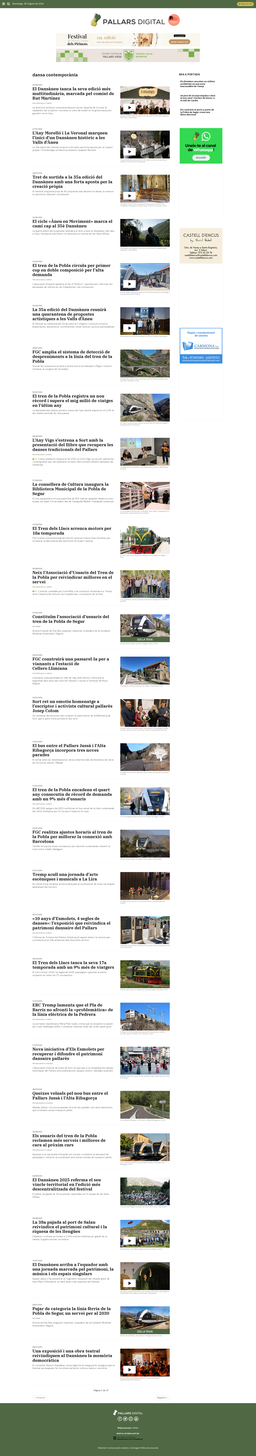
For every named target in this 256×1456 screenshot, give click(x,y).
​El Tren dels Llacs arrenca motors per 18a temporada (71, 531)
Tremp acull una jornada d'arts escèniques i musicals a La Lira (65, 877)
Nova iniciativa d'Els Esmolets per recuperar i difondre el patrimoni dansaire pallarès (68, 1053)
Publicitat (102, 1448)
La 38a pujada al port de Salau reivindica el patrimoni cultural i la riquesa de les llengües (69, 1226)
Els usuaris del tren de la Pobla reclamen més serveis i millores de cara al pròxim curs (69, 1140)
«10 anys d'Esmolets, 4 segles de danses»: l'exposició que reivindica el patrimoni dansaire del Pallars (71, 923)
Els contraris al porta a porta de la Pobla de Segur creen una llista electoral (197, 112)
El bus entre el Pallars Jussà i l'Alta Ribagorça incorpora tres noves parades (69, 750)
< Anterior (40, 1397)
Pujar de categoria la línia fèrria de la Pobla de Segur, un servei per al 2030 (71, 1311)
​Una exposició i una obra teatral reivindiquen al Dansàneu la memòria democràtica (72, 1355)
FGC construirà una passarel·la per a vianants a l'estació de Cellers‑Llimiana (70, 663)
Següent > (162, 1397)
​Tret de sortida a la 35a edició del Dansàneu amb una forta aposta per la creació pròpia (72, 181)
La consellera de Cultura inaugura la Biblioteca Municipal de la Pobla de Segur (70, 488)
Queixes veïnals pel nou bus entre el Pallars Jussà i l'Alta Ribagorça (70, 1095)
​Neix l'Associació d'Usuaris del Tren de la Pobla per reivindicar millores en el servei (73, 577)
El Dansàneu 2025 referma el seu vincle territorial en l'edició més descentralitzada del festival (66, 1184)
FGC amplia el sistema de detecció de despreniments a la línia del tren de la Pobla (72, 356)
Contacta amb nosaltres (118, 1448)
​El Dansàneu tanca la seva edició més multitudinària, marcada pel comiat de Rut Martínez (73, 93)
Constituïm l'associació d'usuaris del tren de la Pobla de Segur (70, 619)
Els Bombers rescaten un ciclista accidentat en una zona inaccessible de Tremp (197, 84)
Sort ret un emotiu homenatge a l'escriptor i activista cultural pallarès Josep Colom (72, 706)
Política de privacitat (149, 1448)
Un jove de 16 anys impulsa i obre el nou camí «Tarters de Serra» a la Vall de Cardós (197, 98)
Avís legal (135, 1448)
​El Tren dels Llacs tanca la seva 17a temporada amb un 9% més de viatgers (73, 965)
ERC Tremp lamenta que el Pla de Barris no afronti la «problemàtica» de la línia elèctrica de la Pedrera (72, 1009)
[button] (245, 4)
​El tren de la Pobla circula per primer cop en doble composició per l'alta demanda (71, 270)
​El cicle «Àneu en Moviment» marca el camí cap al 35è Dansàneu (72, 224)
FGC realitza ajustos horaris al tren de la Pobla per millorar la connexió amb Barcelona (72, 836)
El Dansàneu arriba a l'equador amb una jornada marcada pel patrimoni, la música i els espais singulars (73, 1269)
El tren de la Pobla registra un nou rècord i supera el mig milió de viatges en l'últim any (72, 400)
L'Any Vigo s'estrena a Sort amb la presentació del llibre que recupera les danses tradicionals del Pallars (72, 444)
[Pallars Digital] (128, 20)
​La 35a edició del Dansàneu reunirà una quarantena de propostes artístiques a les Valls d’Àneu (69, 314)
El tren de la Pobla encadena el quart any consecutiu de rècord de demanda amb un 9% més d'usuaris (72, 794)
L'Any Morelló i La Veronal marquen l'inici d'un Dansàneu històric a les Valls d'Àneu (70, 137)
